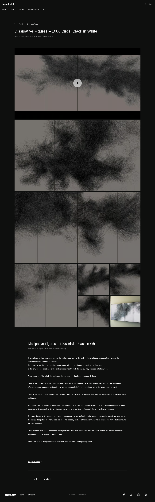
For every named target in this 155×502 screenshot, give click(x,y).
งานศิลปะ (21, 9)
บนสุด (4, 9)
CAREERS (31, 495)
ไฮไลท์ (12, 9)
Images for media (34, 462)
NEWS (22, 495)
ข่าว (44, 9)
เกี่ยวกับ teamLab (33, 9)
